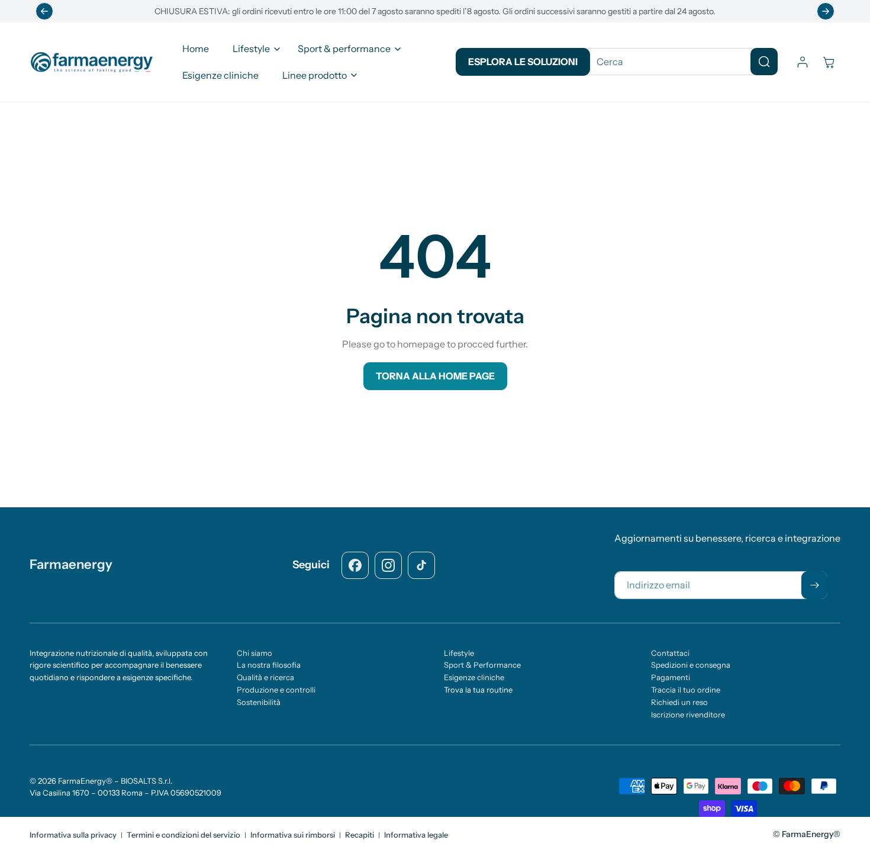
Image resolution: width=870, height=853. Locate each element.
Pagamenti (670, 678)
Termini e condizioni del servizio (183, 834)
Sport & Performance (482, 665)
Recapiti (359, 834)
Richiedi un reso (679, 702)
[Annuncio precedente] (44, 11)
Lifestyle (459, 653)
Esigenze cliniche (474, 678)
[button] (253, 49)
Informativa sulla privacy (73, 834)
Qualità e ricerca (265, 678)
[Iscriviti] (814, 585)
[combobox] (678, 62)
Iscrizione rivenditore (688, 714)
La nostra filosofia (269, 665)
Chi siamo (254, 653)
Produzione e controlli (276, 690)
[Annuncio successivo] (825, 11)
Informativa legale (416, 834)
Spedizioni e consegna (690, 665)
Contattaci (670, 653)
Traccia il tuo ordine (685, 690)
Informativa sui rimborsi (292, 834)
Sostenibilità (259, 702)
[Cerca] (764, 61)
